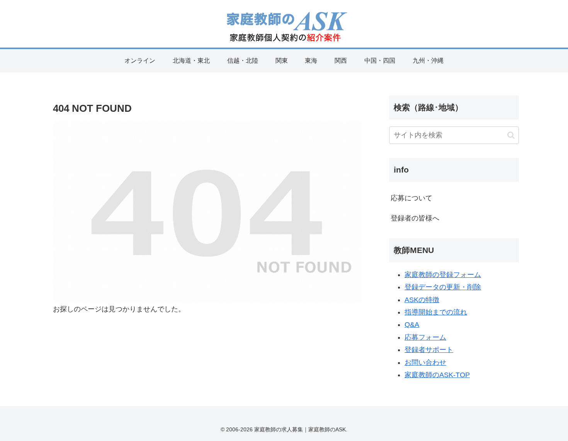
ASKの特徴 (422, 300)
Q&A (412, 324)
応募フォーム (425, 337)
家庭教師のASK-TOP (437, 375)
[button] (511, 135)
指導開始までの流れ (436, 312)
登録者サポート (429, 350)
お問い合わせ (425, 362)
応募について (411, 198)
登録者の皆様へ (415, 218)
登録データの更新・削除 (443, 287)
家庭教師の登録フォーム (443, 275)
